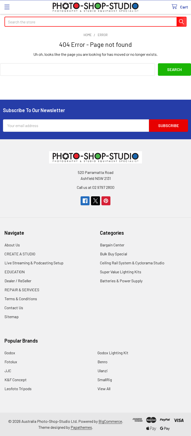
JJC (7, 370)
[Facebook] (85, 200)
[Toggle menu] (7, 7)
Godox (9, 352)
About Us (12, 244)
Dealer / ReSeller (17, 280)
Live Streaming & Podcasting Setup (33, 262)
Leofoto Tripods (18, 388)
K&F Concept (15, 379)
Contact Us (13, 307)
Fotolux (10, 361)
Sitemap (11, 316)
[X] (95, 200)
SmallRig (104, 379)
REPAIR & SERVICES (21, 289)
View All (103, 388)
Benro (102, 361)
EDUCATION (14, 271)
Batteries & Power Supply (121, 280)
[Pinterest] (105, 200)
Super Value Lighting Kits (120, 271)
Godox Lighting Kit (112, 352)
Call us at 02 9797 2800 (95, 187)
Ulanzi (102, 370)
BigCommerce (110, 421)
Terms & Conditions (20, 298)
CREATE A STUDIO (19, 253)
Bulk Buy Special (113, 253)
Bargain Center (112, 244)
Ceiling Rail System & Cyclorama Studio (132, 262)
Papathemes (81, 427)
